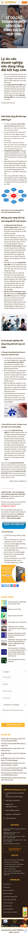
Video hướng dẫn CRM (9, 899)
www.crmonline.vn (11, 818)
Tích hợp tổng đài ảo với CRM (13, 562)
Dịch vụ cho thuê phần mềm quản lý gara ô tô (14, 873)
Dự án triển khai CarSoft (10, 912)
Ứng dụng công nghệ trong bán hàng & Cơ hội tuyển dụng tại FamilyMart (17, 635)
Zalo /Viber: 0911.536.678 (13, 800)
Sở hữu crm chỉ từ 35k (14, 609)
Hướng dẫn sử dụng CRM (10, 896)
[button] (2, 2)
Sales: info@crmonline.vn (13, 810)
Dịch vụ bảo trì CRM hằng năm (12, 871)
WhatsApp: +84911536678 (13, 814)
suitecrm (4, 498)
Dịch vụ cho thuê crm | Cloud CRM (14, 860)
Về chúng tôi (7, 884)
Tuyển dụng (6, 887)
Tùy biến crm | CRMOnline (11, 862)
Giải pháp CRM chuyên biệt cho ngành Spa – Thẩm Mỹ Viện (14, 837)
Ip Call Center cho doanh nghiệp (14, 552)
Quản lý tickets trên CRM (15, 615)
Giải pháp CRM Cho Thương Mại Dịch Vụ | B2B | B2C (14, 829)
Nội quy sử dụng (7, 893)
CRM (11, 97)
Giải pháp (15, 825)
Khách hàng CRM (8, 909)
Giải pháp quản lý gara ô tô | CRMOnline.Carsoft (11, 833)
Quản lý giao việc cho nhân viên (17, 622)
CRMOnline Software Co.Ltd (15, 790)
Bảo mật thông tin (8, 890)
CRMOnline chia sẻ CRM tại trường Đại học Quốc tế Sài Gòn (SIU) (17, 628)
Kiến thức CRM (7, 906)
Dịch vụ (14, 855)
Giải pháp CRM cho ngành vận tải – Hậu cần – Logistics (14, 840)
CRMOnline (15, 880)
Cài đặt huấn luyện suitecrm (12, 866)
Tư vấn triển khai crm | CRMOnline (14, 864)
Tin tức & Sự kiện (8, 903)
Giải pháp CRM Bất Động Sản (11, 843)
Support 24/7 (9, 804)
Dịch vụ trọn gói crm (10, 869)
